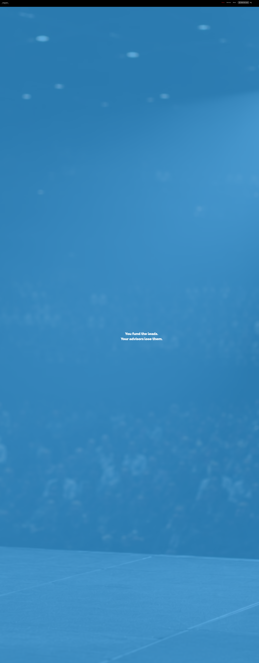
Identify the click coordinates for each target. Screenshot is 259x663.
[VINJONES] (5, 4)
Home (223, 2)
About (234, 2)
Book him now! (244, 2)
